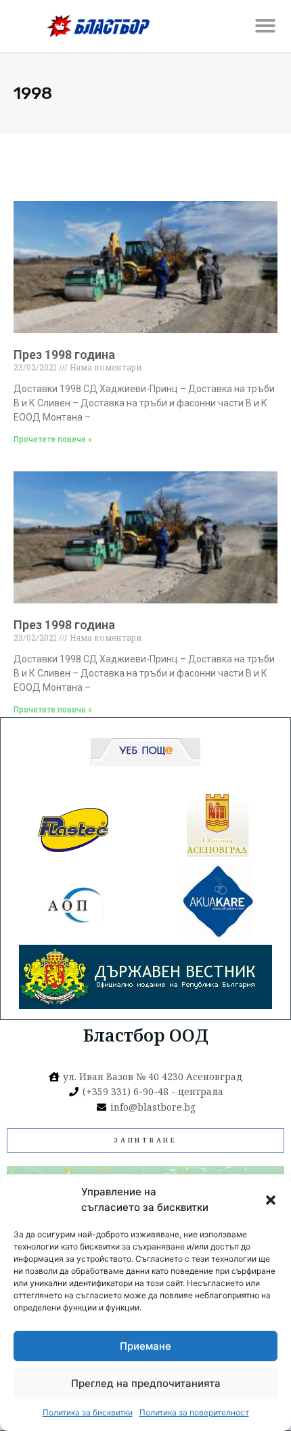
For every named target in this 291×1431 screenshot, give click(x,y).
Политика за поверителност (194, 1412)
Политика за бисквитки (88, 1412)
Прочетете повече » (53, 439)
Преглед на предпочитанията (146, 1383)
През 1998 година (64, 354)
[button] (270, 1200)
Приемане (145, 1346)
